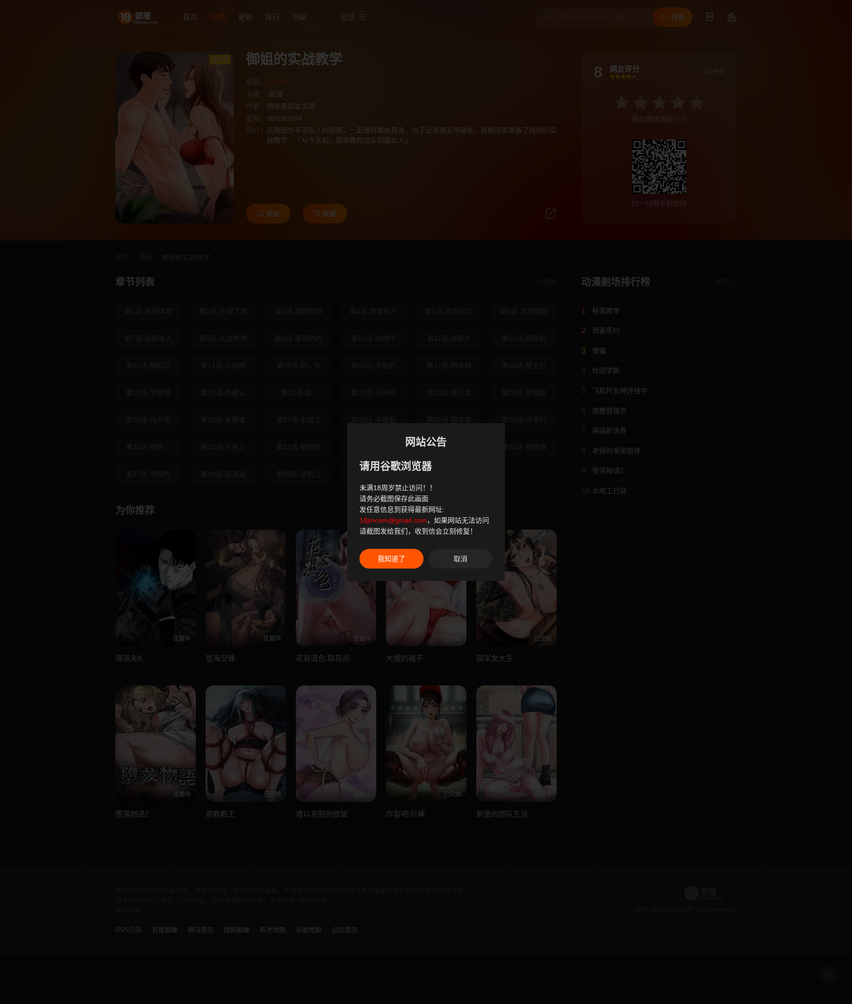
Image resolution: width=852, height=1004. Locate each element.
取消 (460, 559)
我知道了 (391, 559)
